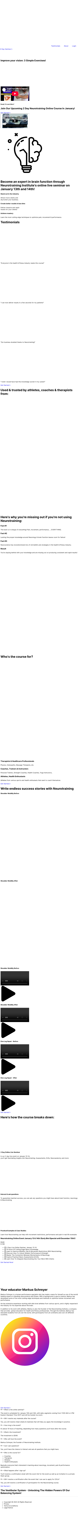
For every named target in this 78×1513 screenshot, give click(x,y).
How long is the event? (12, 1425)
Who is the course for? (12, 1453)
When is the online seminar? (14, 1410)
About (66, 46)
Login (74, 46)
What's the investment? (12, 1432)
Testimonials (55, 46)
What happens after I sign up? (15, 1470)
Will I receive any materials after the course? (20, 1418)
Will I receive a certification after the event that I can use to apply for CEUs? (31, 1479)
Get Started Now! (7, 1262)
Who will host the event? (13, 1439)
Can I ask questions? (11, 1446)
